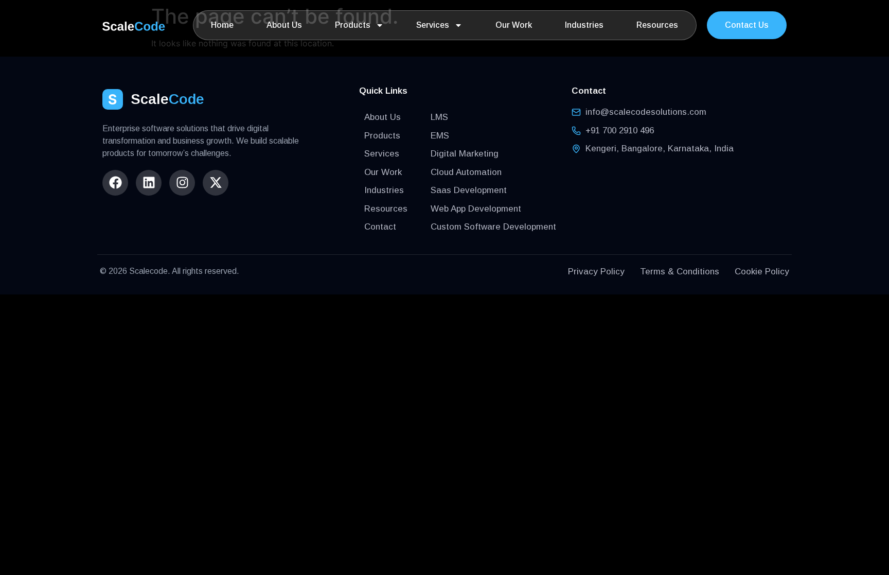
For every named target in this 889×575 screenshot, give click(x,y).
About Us (284, 25)
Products (352, 25)
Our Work (513, 25)
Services (432, 25)
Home (222, 25)
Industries (584, 25)
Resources (657, 25)
